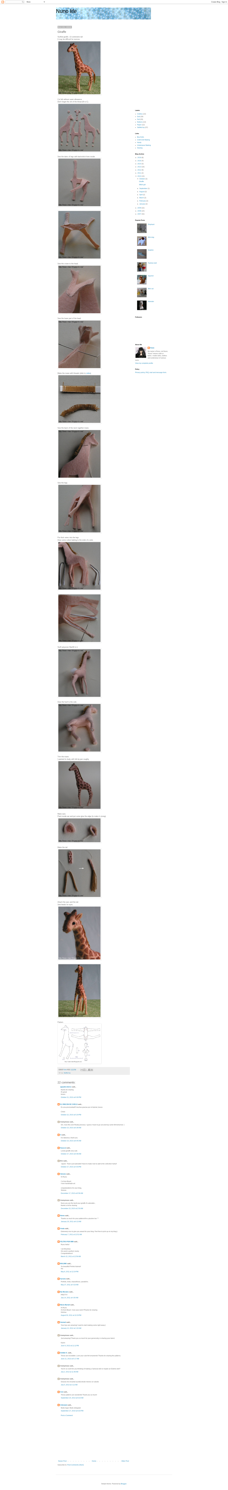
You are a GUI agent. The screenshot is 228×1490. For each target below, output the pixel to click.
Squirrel (151, 276)
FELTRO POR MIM (66, 1242)
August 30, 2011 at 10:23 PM (71, 1315)
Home (94, 1461)
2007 (139, 214)
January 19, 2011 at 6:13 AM (71, 1221)
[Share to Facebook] (89, 1069)
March (141, 198)
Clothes (140, 114)
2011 (139, 173)
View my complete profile (144, 363)
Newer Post (62, 1461)
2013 (139, 167)
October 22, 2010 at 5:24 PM (71, 1115)
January (142, 204)
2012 (139, 170)
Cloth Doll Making (143, 140)
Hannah (63, 1322)
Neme (62, 1216)
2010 (139, 176)
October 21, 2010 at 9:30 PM (71, 1097)
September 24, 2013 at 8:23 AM (72, 1398)
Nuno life (66, 11)
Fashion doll (152, 263)
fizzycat (63, 1148)
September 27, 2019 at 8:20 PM (72, 1411)
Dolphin (151, 250)
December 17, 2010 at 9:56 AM (72, 1193)
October (142, 179)
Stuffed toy (67, 1073)
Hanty (139, 142)
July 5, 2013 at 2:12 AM (69, 1385)
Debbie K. (63, 1353)
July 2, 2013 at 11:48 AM (69, 1372)
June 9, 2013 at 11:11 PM (70, 1346)
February (142, 201)
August (142, 192)
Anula (62, 1228)
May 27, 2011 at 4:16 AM (69, 1285)
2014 (139, 164)
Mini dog (151, 237)
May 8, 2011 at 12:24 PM (69, 1272)
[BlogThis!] (84, 1069)
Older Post (125, 1461)
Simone (63, 1174)
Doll (138, 117)
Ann (61, 1392)
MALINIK (63, 1264)
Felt (138, 119)
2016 (139, 161)
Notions (140, 122)
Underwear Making (144, 145)
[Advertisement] (94, 1438)
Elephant (151, 224)
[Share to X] (87, 1069)
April (141, 195)
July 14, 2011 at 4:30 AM (69, 1298)
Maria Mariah (65, 1305)
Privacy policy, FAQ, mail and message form (150, 372)
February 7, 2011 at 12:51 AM (71, 1234)
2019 (139, 157)
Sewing (139, 148)
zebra (88, 373)
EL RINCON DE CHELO (68, 1104)
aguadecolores (65, 1087)
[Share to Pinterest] (92, 1069)
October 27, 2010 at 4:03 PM (71, 1167)
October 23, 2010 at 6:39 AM (71, 1128)
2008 (139, 211)
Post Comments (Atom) (75, 1465)
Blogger (123, 1484)
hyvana (63, 1279)
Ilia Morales (64, 1292)
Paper (139, 125)
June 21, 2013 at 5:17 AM (70, 1359)
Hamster (151, 301)
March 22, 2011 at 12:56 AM (71, 1256)
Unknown (63, 1405)
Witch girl (142, 185)
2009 (139, 208)
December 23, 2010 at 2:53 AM (72, 1208)
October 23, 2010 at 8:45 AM (71, 1141)
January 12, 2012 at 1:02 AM (71, 1328)
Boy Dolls (140, 137)
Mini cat (150, 289)
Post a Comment (67, 1415)
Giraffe (141, 181)
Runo (152, 348)
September (143, 188)
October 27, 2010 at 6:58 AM (71, 1154)
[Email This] (81, 1069)
